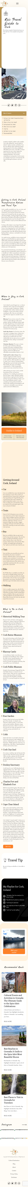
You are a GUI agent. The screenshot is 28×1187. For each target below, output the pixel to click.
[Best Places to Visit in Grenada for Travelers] (14, 1084)
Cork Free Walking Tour (16, 623)
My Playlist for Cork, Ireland (9, 131)
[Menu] (17, 3)
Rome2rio (12, 261)
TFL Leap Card (12, 523)
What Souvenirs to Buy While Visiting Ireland (20, 436)
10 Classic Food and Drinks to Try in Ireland (8, 436)
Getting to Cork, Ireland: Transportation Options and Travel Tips (13, 119)
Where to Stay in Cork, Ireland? (10, 122)
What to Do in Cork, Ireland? (10, 126)
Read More (8, 1021)
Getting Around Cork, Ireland (9, 124)
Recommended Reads (8, 133)
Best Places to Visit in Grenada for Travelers (13, 1100)
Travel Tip (6, 129)
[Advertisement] (14, 50)
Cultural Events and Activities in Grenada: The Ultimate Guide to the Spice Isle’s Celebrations (14, 1000)
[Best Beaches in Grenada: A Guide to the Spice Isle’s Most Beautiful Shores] (14, 1036)
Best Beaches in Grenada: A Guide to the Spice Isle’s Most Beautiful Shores (13, 1052)
